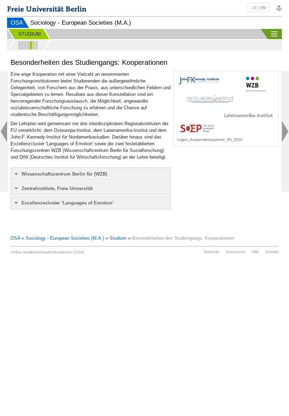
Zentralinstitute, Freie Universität (57, 188)
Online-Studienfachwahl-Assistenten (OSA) (47, 252)
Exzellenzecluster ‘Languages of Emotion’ (67, 203)
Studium (118, 238)
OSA (17, 22)
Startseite (211, 252)
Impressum (235, 252)
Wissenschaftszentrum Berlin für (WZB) (64, 174)
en (263, 8)
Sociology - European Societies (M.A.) (65, 238)
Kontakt (271, 252)
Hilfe (255, 252)
